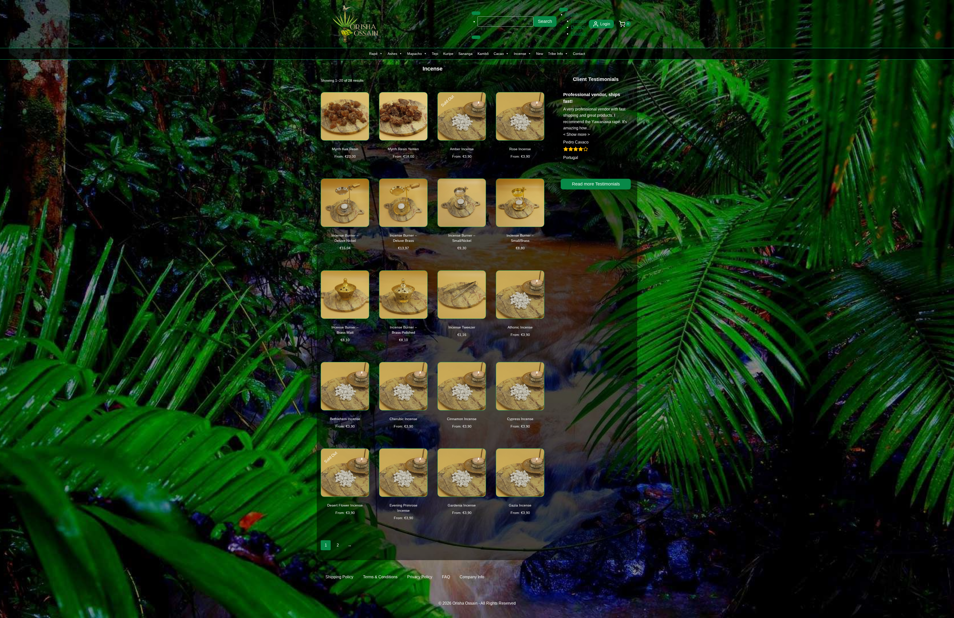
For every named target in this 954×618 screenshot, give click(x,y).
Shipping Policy (339, 577)
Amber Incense (462, 149)
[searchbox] (505, 21)
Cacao (499, 54)
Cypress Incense (520, 419)
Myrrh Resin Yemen (403, 149)
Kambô (483, 54)
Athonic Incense (520, 327)
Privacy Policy (419, 577)
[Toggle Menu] (476, 13)
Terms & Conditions (380, 577)
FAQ (446, 577)
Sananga (465, 54)
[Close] (476, 37)
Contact (579, 54)
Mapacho (414, 54)
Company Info (472, 577)
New (539, 54)
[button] (576, 134)
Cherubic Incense (403, 419)
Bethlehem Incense (345, 419)
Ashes (392, 54)
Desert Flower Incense (345, 505)
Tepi (435, 54)
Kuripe (448, 54)
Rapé (373, 54)
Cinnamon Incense (462, 419)
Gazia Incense (520, 505)
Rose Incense (520, 149)
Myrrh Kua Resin (345, 149)
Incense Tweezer (461, 327)
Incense (520, 54)
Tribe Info (555, 54)
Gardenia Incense (462, 505)
